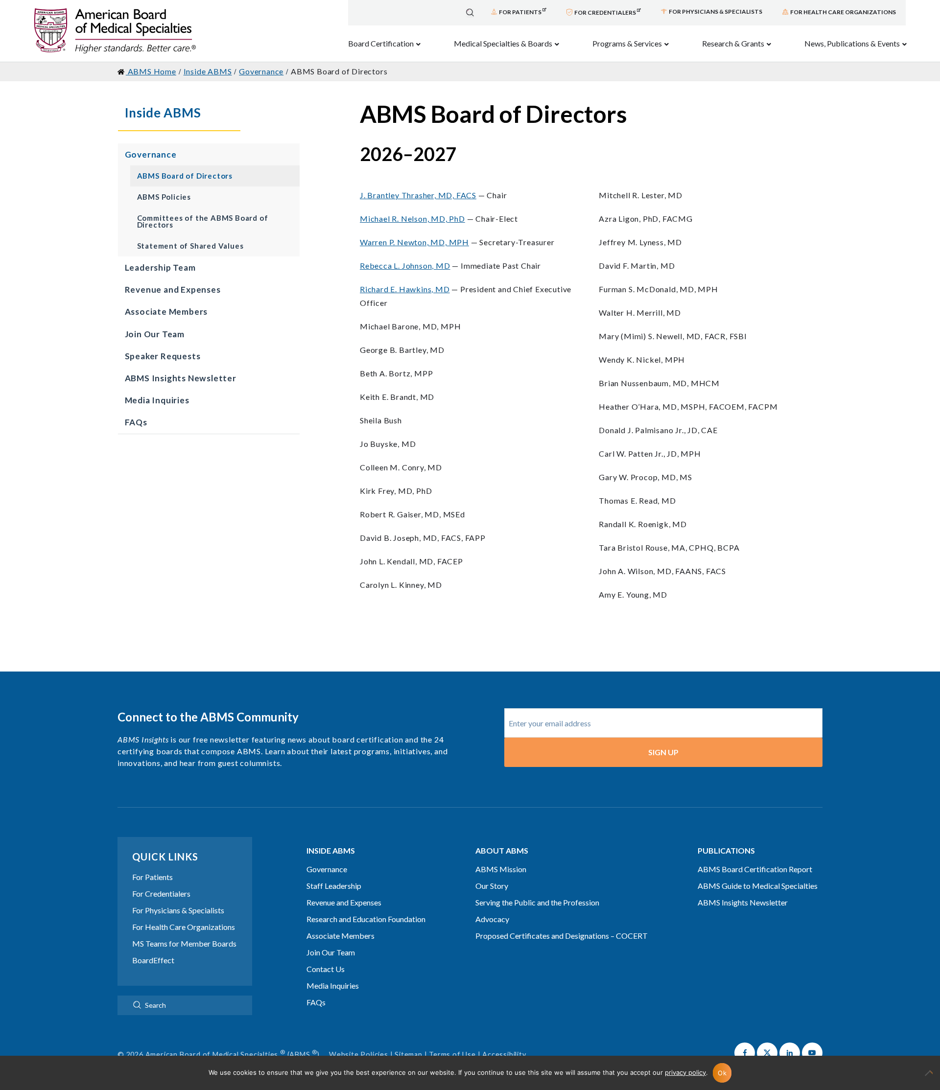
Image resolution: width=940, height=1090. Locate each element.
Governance (151, 154)
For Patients (152, 876)
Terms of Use (452, 1054)
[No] (928, 1078)
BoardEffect (153, 960)
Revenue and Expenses (173, 289)
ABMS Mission (500, 869)
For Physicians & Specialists (178, 910)
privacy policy (685, 1072)
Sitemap (409, 1054)
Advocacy (492, 919)
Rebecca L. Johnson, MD (405, 265)
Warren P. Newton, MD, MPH (414, 242)
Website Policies (358, 1054)
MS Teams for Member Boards (184, 943)
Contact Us (325, 969)
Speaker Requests (163, 356)
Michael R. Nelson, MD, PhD (412, 218)
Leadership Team (160, 267)
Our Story (491, 885)
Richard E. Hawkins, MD (405, 289)
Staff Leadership (333, 885)
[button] (744, 1053)
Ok (722, 1073)
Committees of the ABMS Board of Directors (202, 221)
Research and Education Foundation (365, 919)
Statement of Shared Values (190, 245)
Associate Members (166, 311)
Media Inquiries (157, 400)
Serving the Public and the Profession (537, 902)
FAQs (136, 422)
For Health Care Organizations (183, 926)
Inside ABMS (163, 112)
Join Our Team (155, 334)
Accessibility (504, 1054)
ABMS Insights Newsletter (180, 378)
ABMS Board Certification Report (755, 869)
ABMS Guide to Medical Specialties (758, 885)
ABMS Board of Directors (185, 175)
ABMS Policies (164, 196)
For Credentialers (161, 893)
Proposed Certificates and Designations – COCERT (561, 935)
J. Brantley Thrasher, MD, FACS (418, 195)
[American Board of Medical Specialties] (115, 31)
